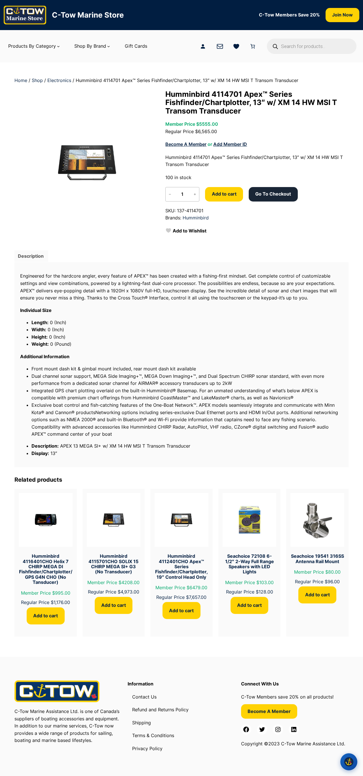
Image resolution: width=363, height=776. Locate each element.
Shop (37, 80)
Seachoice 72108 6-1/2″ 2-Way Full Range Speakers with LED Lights (249, 563)
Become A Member (185, 144)
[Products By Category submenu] (58, 46)
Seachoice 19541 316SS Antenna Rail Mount (317, 558)
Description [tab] (31, 256)
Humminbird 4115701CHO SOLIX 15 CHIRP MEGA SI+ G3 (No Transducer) (113, 563)
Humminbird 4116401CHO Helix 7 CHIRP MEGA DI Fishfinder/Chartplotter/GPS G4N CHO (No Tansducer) (45, 569)
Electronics (59, 80)
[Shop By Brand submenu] (108, 46)
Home (20, 80)
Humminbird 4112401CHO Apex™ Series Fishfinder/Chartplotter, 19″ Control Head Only (181, 566)
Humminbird (196, 218)
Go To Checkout (273, 194)
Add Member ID (230, 144)
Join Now (342, 15)
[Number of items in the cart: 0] (252, 46)
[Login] (202, 46)
